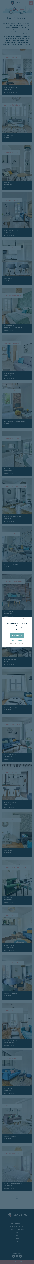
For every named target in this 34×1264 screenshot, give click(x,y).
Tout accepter (17, 635)
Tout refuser (26, 618)
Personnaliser (17, 640)
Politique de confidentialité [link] (17, 644)
